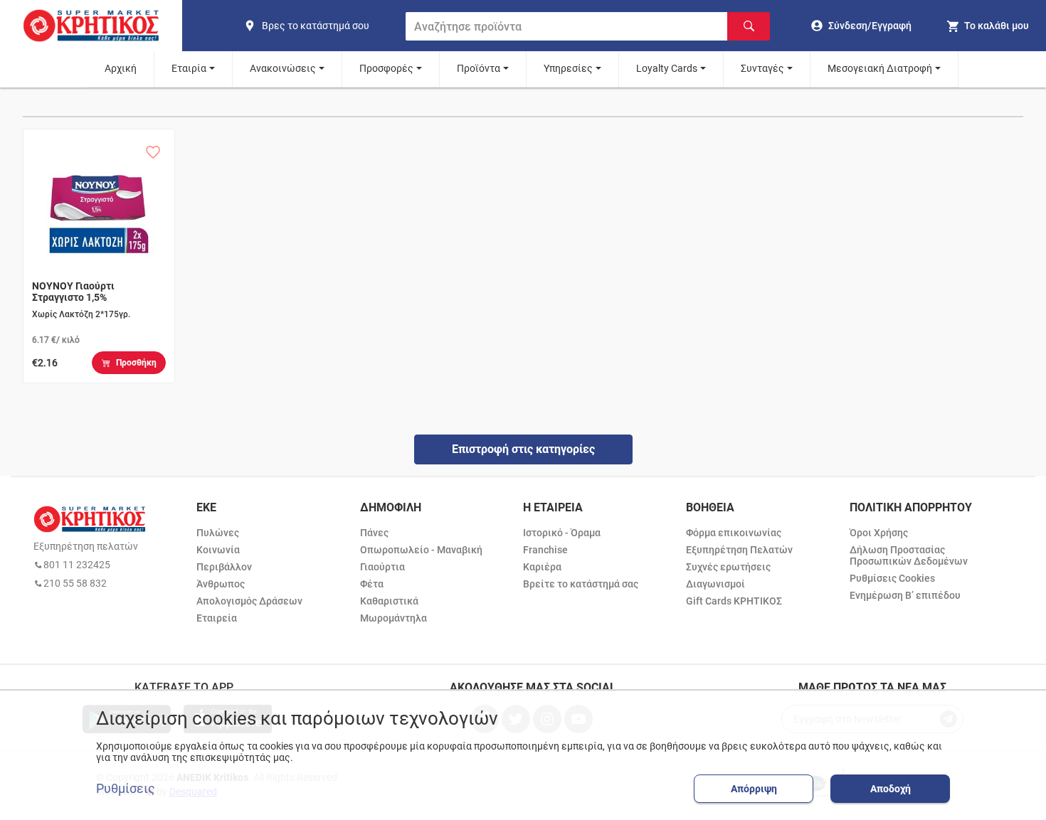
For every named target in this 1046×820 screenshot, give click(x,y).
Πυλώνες (217, 532)
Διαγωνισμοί (715, 584)
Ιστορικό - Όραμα (562, 532)
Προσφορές (386, 68)
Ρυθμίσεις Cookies (892, 578)
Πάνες (374, 532)
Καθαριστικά (389, 601)
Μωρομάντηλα (393, 618)
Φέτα (372, 584)
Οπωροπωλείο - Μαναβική (421, 549)
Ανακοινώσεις (283, 68)
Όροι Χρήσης (879, 532)
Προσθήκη (136, 363)
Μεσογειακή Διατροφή (880, 68)
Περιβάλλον (224, 567)
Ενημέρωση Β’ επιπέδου (905, 595)
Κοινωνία (218, 549)
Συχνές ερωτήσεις (728, 567)
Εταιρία (188, 68)
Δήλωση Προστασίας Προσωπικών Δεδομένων (909, 555)
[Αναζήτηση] (748, 26)
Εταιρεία (216, 618)
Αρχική (121, 68)
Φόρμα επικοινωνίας (733, 532)
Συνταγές (762, 68)
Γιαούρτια (382, 567)
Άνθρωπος (220, 584)
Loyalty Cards (666, 68)
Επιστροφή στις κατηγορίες (523, 449)
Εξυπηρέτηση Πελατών (739, 549)
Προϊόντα (478, 68)
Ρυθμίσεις (125, 788)
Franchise (545, 549)
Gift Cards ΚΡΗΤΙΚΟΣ (734, 601)
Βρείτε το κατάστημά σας (580, 584)
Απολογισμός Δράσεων (249, 601)
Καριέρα (542, 567)
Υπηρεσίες (568, 68)
